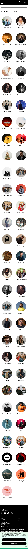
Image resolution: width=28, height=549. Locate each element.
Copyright (3, 519)
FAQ (2, 518)
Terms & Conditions (4, 522)
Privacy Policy (3, 520)
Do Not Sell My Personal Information (5, 524)
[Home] (2, 2)
